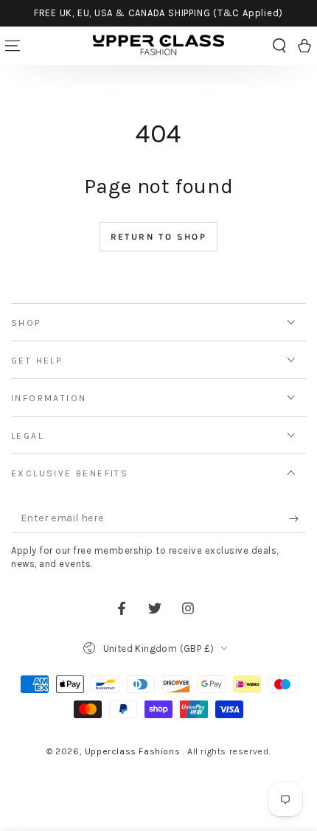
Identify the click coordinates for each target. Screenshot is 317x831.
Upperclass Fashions (134, 751)
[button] (279, 45)
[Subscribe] (297, 518)
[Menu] (12, 45)
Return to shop (159, 237)
